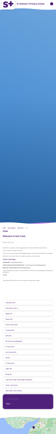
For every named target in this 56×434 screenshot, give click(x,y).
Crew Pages (20, 228)
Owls (26, 228)
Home (4, 228)
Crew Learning (11, 228)
